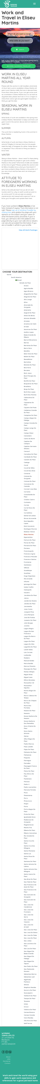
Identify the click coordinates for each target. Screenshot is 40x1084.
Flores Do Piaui (29, 543)
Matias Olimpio (29, 672)
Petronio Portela (30, 790)
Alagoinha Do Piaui (30, 294)
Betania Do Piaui (30, 365)
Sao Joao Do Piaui (30, 930)
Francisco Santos (30, 559)
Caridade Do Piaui (30, 457)
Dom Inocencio (29, 526)
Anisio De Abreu (29, 315)
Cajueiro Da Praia (30, 407)
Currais (26, 505)
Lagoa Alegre (28, 628)
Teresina (27, 1001)
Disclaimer (6, 1061)
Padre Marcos (29, 744)
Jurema (26, 626)
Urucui (26, 1007)
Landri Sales (28, 649)
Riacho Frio (28, 827)
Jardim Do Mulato (30, 601)
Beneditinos (28, 359)
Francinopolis (28, 551)
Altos (26, 302)
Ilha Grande (28, 579)
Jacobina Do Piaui (30, 595)
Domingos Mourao (30, 529)
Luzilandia (27, 655)
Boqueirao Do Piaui (30, 383)
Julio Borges (28, 623)
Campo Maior (28, 433)
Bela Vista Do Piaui (30, 354)
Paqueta (27, 758)
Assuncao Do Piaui (30, 329)
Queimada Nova (29, 817)
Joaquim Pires (29, 612)
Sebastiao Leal (29, 977)
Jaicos (26, 598)
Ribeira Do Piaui (29, 830)
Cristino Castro (29, 499)
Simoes (26, 984)
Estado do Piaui (25, 283)
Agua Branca (28, 291)
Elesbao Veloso (29, 532)
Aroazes (27, 321)
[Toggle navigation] (34, 4)
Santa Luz (27, 853)
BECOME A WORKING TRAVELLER (18, 66)
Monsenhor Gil (29, 683)
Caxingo (27, 462)
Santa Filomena (29, 851)
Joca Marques (29, 615)
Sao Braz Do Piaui (30, 879)
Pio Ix (26, 798)
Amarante (27, 310)
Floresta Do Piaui (30, 545)
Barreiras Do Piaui (30, 345)
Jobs (8, 1059)
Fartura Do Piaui (29, 540)
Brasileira (27, 386)
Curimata (27, 502)
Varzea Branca (29, 1012)
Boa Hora (27, 367)
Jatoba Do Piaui (29, 603)
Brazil (19, 280)
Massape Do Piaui (30, 669)
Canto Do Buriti (29, 438)
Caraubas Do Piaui (30, 454)
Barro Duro (28, 348)
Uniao (26, 1004)
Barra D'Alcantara (30, 340)
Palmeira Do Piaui (30, 752)
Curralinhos (28, 513)
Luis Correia (28, 652)
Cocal (26, 465)
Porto (26, 806)
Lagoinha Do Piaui (30, 647)
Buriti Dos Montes (30, 395)
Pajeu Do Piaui (29, 749)
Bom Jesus (28, 373)
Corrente (27, 492)
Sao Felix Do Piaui (30, 882)
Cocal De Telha (29, 468)
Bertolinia (27, 362)
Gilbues (26, 567)
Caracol (27, 451)
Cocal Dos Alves (29, 471)
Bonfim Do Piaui (29, 381)
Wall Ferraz (28, 1023)
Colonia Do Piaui (29, 481)
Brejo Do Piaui (29, 389)
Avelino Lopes (29, 332)
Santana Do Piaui (30, 861)
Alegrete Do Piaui (30, 297)
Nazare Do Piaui (29, 710)
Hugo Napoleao (29, 576)
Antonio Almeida (29, 318)
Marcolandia (28, 663)
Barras (26, 343)
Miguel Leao (28, 677)
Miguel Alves (28, 674)
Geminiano (27, 565)
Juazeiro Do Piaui (30, 620)
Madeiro (27, 658)
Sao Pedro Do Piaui (30, 966)
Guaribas (27, 573)
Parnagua (27, 760)
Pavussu (27, 781)
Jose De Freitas (29, 617)
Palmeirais (27, 755)
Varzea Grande (29, 1015)
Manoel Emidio (29, 661)
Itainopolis (27, 590)
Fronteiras (27, 562)
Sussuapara (28, 993)
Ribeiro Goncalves (30, 833)
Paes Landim (28, 746)
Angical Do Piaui (29, 313)
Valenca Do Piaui (30, 1009)
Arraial (26, 326)
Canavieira (27, 436)
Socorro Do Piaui (30, 990)
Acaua (26, 285)
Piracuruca (28, 801)
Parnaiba (27, 763)
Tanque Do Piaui (29, 998)
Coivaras (27, 473)
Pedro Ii (26, 784)
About (8, 1057)
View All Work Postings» (28, 230)
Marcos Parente (29, 666)
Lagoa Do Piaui (29, 641)
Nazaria (27, 713)
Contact (7, 1063)
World (9, 274)
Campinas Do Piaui (30, 415)
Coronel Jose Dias (30, 489)
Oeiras (26, 736)
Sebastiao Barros (30, 974)
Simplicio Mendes (30, 987)
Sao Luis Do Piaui (30, 948)
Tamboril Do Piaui (30, 996)
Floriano (27, 548)
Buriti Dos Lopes (29, 392)
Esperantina (28, 537)
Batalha (27, 351)
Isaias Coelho (28, 587)
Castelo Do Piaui (30, 459)
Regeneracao (29, 825)
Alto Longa (28, 299)
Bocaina (27, 370)
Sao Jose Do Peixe (30, 935)
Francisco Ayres (29, 554)
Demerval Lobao (30, 515)
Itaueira (27, 592)
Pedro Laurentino (30, 787)
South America (16, 277)
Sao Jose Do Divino (30, 932)
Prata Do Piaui (29, 814)
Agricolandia (28, 288)
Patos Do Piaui (29, 771)
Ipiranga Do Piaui (30, 584)
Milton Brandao (29, 680)
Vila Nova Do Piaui (30, 1020)
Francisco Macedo (30, 556)
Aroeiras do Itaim (30, 324)
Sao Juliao (27, 941)
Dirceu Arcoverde (30, 518)
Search (21, 49)
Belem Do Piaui (29, 356)
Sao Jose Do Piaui (30, 938)
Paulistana (27, 779)
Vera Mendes (28, 1018)
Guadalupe (28, 570)
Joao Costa (28, 609)
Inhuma (26, 581)
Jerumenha (28, 606)
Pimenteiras (28, 795)
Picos (26, 792)
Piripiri (26, 804)
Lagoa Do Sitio (29, 644)
